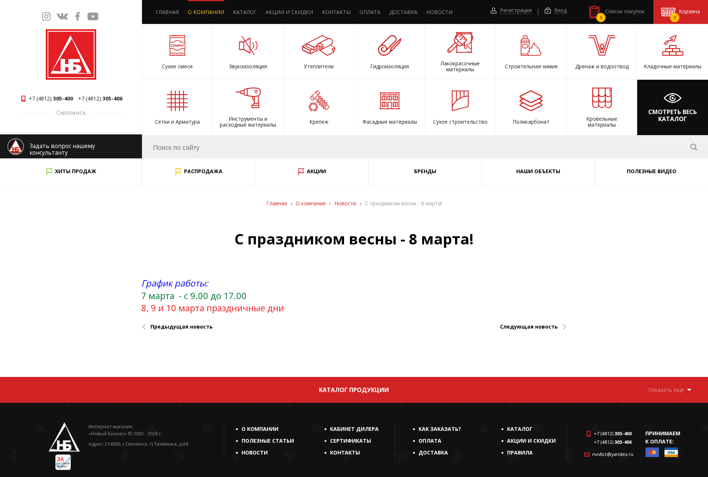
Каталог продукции (354, 390)
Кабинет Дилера (354, 428)
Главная (167, 12)
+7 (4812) (51, 99)
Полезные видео (651, 171)
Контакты (336, 12)
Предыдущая (181, 327)
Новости (439, 12)
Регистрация (515, 10)
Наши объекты (538, 171)
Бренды (425, 171)
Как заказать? (440, 428)
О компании (206, 12)
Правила (520, 452)
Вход (560, 10)
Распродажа (203, 171)
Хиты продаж (75, 171)
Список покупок (622, 14)
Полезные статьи (268, 440)
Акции (316, 171)
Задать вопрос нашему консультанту (62, 149)
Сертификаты (350, 440)
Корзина (687, 14)
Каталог (245, 12)
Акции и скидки (289, 12)
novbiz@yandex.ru (613, 454)
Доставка (403, 12)
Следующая (529, 327)
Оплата (370, 12)
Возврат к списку (30, 367)
